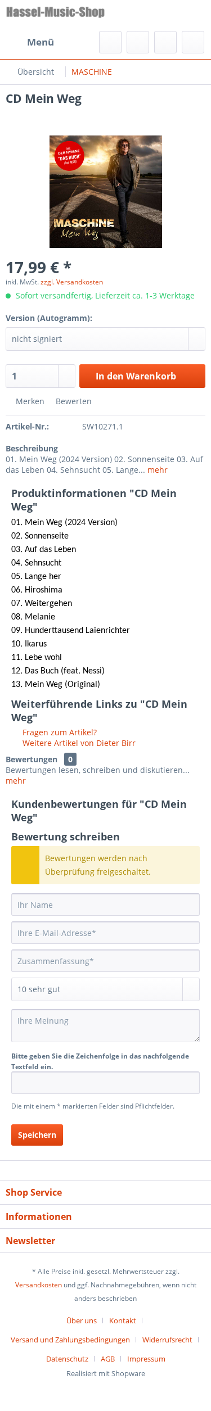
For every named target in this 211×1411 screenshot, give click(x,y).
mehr (156, 469)
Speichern (37, 1134)
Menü (40, 41)
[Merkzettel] (138, 42)
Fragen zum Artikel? (58, 732)
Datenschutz (67, 1359)
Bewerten (72, 401)
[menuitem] (30, 42)
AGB (108, 1359)
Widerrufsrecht (167, 1340)
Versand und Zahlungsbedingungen (70, 1340)
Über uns (81, 1320)
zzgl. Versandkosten (72, 282)
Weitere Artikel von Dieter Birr (78, 743)
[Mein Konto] (165, 42)
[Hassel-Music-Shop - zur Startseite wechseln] (56, 15)
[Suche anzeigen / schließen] (110, 42)
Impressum (146, 1359)
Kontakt (122, 1320)
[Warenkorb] (193, 42)
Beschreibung (32, 448)
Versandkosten (38, 1285)
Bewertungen (31, 759)
